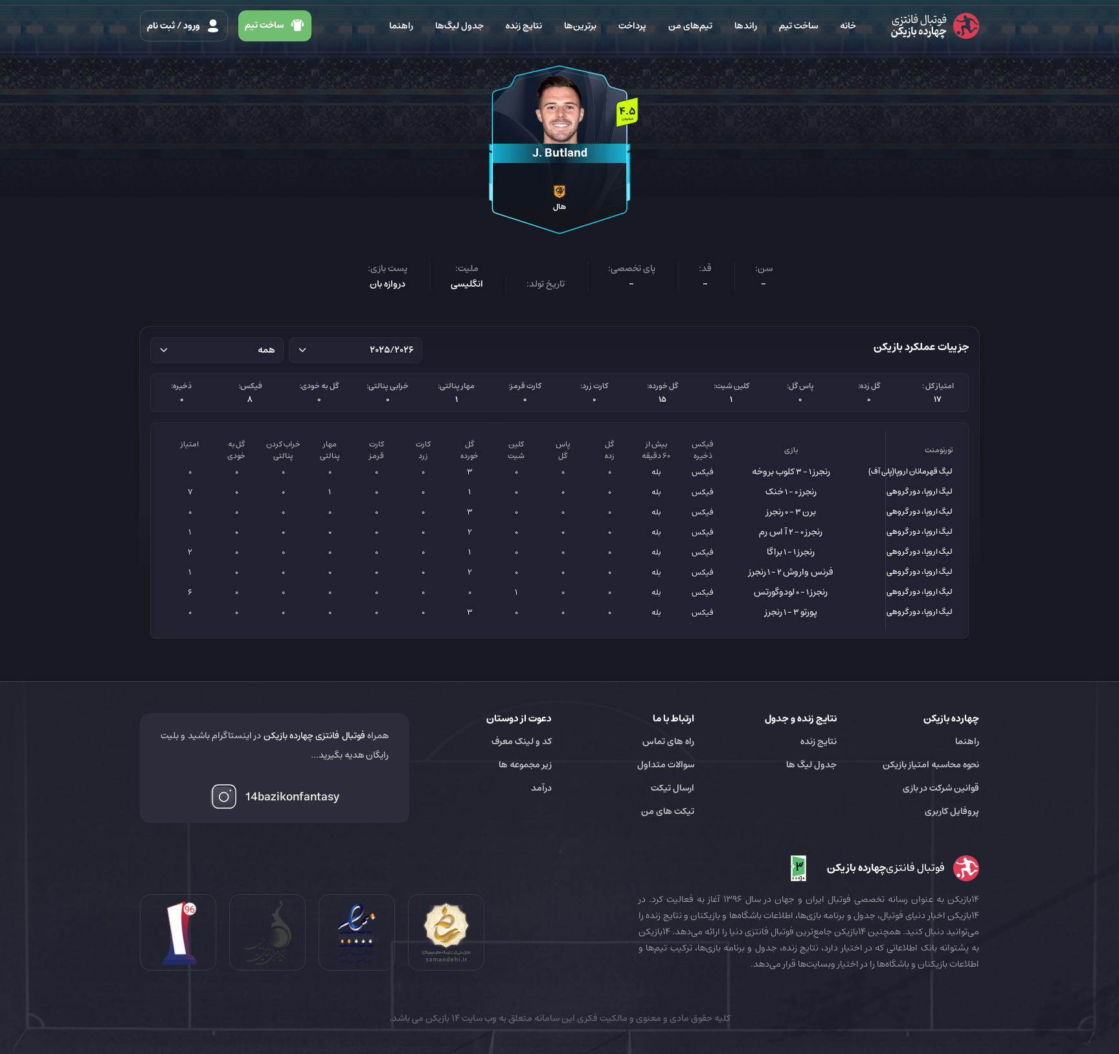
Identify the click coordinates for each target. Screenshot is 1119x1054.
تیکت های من (667, 811)
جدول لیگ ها (811, 765)
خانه (848, 26)
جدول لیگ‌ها (459, 26)
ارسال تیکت (672, 788)
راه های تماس (668, 741)
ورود (174, 26)
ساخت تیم (798, 26)
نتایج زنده (524, 26)
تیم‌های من (690, 26)
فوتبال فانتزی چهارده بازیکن (314, 735)
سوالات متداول (665, 765)
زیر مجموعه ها (525, 765)
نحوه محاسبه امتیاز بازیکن (931, 765)
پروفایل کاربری (952, 811)
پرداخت (632, 26)
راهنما (401, 26)
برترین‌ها (580, 26)
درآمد (541, 788)
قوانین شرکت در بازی (941, 788)
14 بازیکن (442, 1018)
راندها (745, 26)
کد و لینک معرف (522, 741)
